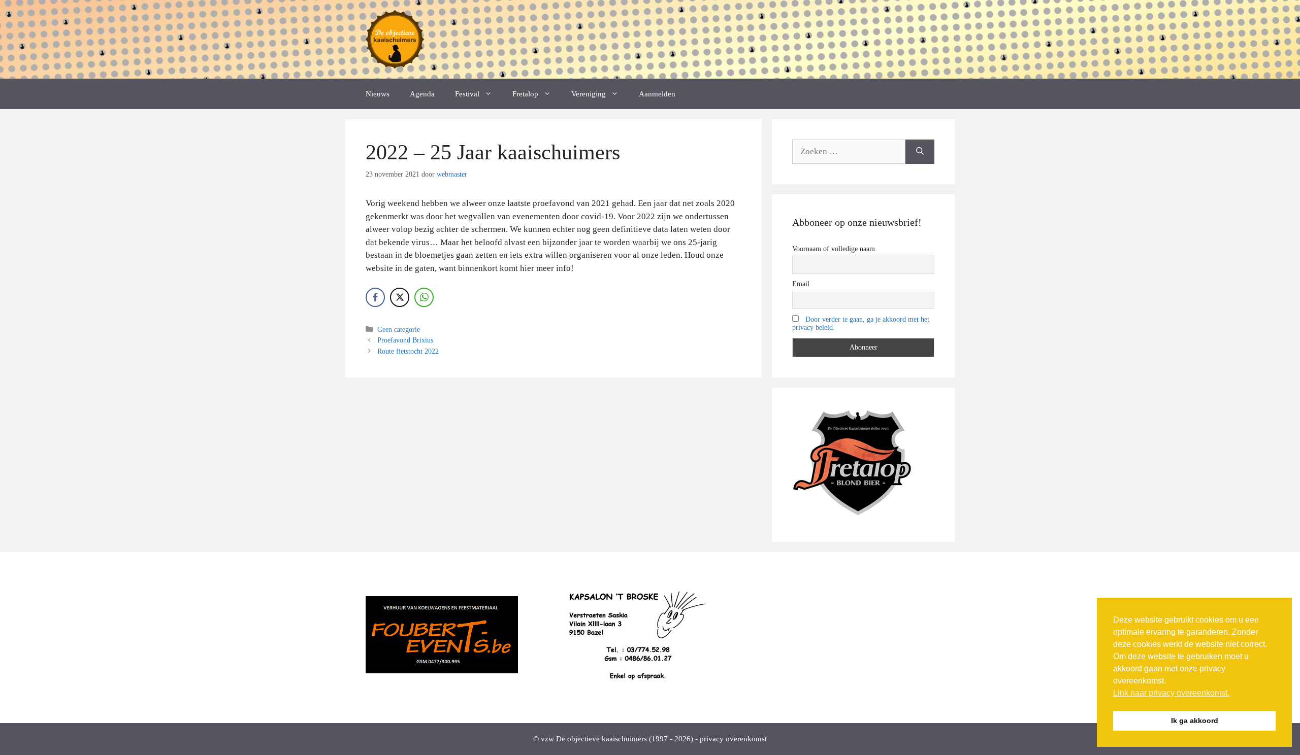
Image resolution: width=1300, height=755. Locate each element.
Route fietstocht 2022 (408, 351)
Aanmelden (657, 94)
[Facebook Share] (375, 297)
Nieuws (377, 94)
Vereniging (588, 94)
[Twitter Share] (399, 297)
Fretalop (525, 94)
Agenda (422, 94)
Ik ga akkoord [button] (1194, 720)
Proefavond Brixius (405, 340)
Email (800, 284)
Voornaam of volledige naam (833, 249)
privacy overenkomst (733, 739)
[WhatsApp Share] (424, 297)
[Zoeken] (919, 152)
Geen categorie (398, 329)
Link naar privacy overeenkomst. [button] (1171, 693)
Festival (467, 94)
